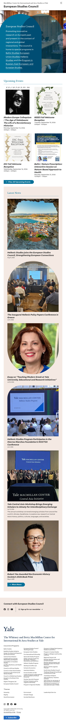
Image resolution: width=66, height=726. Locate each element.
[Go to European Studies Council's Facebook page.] (5, 609)
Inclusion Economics (29, 668)
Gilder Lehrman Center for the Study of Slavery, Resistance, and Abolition (31, 660)
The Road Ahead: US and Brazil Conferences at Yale (52, 673)
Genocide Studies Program (31, 656)
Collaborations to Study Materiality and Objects (11, 659)
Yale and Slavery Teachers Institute (51, 678)
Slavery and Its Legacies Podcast (51, 667)
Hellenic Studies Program (31, 663)
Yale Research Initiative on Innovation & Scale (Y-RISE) (51, 684)
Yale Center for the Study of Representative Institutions (52, 681)
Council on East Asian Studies (12, 670)
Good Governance (9, 697)
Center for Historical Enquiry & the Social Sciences (12, 654)
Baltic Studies (12, 53)
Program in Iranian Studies (51, 652)
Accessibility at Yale (9, 712)
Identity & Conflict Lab (30, 665)
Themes (7, 689)
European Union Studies (30, 652)
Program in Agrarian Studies (32, 684)
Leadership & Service (50, 692)
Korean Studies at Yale (30, 672)
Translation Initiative (50, 675)
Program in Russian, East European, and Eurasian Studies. (19, 64)
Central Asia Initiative (10, 656)
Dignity (6, 694)
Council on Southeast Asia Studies (11, 679)
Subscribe (12, 718)
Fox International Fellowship (32, 654)
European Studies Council (11, 684)
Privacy (19, 712)
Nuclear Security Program (31, 679)
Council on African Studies (11, 668)
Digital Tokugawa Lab (10, 681)
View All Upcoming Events (19, 182)
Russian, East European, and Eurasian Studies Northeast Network (52, 663)
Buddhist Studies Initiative (11, 651)
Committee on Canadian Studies (11, 662)
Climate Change (28, 694)
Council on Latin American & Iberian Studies (12, 673)
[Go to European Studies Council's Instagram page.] (8, 609)
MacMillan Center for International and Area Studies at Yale (26, 3)
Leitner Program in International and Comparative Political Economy (33, 676)
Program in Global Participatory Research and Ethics (53, 649)
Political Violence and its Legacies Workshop (31, 682)
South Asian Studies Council (52, 670)
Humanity (6, 692)
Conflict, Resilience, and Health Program (12, 665)
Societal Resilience (29, 697)
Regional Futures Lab (50, 657)
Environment (27, 692)
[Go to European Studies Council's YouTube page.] (12, 609)
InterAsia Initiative (29, 670)
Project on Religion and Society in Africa (53, 654)
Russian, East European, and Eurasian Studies (52, 660)
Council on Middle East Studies (12, 676)
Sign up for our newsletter (30, 609)
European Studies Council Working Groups (31, 649)
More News (16, 585)
